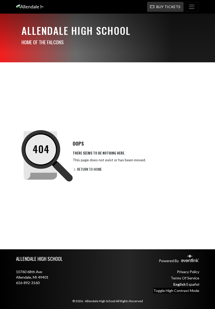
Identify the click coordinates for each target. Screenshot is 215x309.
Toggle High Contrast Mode (176, 290)
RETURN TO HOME (89, 169)
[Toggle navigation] (191, 7)
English (179, 284)
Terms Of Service (185, 278)
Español (192, 284)
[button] (165, 7)
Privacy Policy (188, 271)
